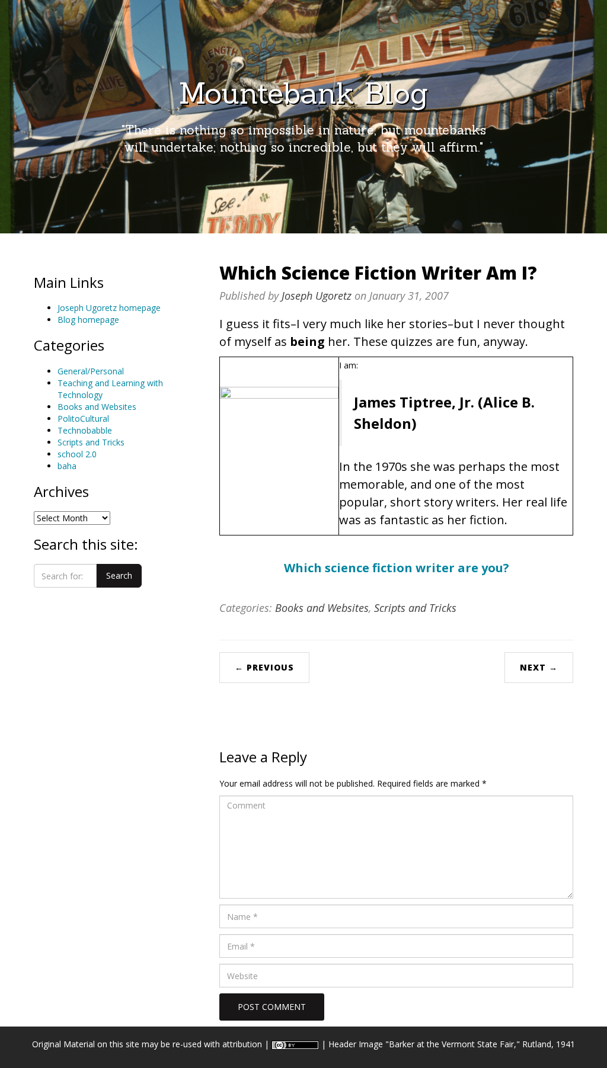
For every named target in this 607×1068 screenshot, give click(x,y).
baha (66, 466)
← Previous (264, 667)
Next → (539, 667)
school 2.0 (77, 454)
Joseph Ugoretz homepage (109, 307)
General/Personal (90, 371)
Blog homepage (88, 319)
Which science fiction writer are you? (396, 568)
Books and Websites (96, 406)
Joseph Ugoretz (317, 295)
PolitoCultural (83, 418)
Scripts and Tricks (90, 442)
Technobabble (84, 430)
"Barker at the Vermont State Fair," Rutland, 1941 (480, 1044)
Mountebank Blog (303, 93)
